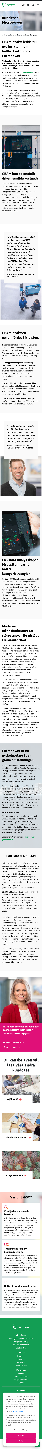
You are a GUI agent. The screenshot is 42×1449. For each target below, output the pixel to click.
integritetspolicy (17, 1411)
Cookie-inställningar (21, 1430)
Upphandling (21, 1348)
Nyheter (21, 1383)
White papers (21, 1365)
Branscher (21, 1356)
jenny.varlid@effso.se (15, 1043)
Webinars (21, 1362)
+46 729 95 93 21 (13, 1047)
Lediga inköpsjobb (21, 1380)
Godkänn (21, 1435)
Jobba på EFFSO (21, 1376)
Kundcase (21, 1359)
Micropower (28, 73)
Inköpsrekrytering (21, 1342)
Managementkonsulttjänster (21, 1338)
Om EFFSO (21, 1373)
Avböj (21, 1440)
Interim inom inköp (21, 1345)
